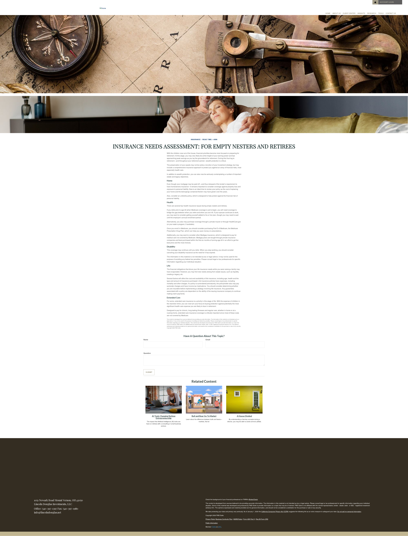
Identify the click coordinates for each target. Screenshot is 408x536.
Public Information (212, 523)
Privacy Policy (210, 519)
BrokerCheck (253, 499)
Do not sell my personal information (349, 511)
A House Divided (244, 416)
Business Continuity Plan (224, 519)
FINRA (214, 527)
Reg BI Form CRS (262, 519)
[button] (336, 13)
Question (147, 353)
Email (208, 339)
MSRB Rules (238, 519)
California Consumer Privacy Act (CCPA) (274, 511)
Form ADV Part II (249, 519)
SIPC (219, 527)
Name (145, 339)
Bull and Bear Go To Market (204, 416)
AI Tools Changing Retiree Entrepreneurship (163, 417)
